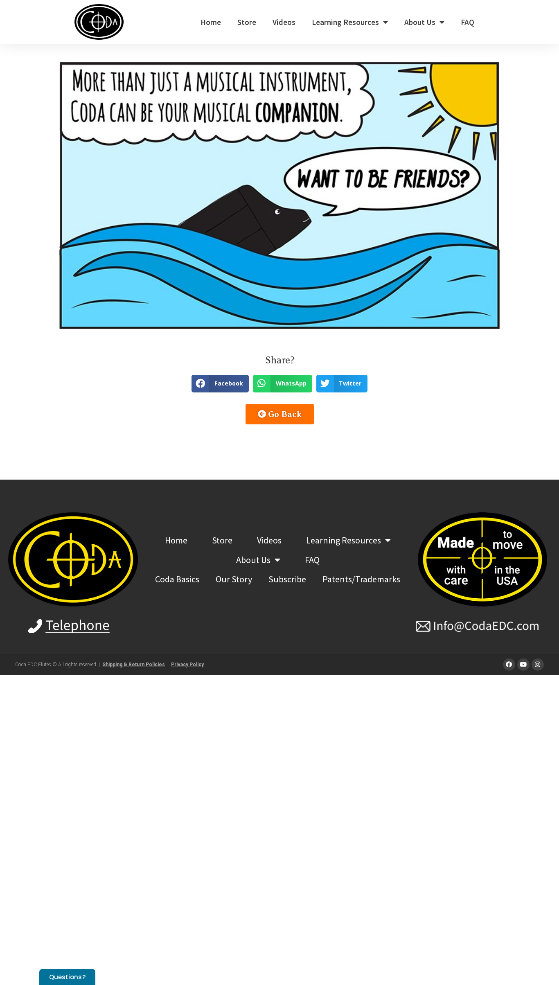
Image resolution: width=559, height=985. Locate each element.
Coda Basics (177, 579)
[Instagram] (538, 664)
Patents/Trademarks (361, 579)
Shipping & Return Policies (133, 664)
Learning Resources (345, 22)
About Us (419, 22)
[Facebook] (509, 664)
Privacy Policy (187, 664)
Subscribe (287, 579)
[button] (220, 383)
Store (246, 22)
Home (211, 22)
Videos (284, 22)
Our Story (234, 579)
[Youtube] (523, 664)
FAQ (467, 22)
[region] (279, 195)
